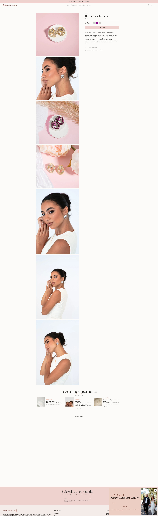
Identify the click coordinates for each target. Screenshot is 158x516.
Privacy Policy (85, 500)
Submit (125, 506)
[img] (79, 394)
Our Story (56, 513)
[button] (74, 5)
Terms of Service (67, 501)
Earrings (86, 13)
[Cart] (154, 5)
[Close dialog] (155, 490)
